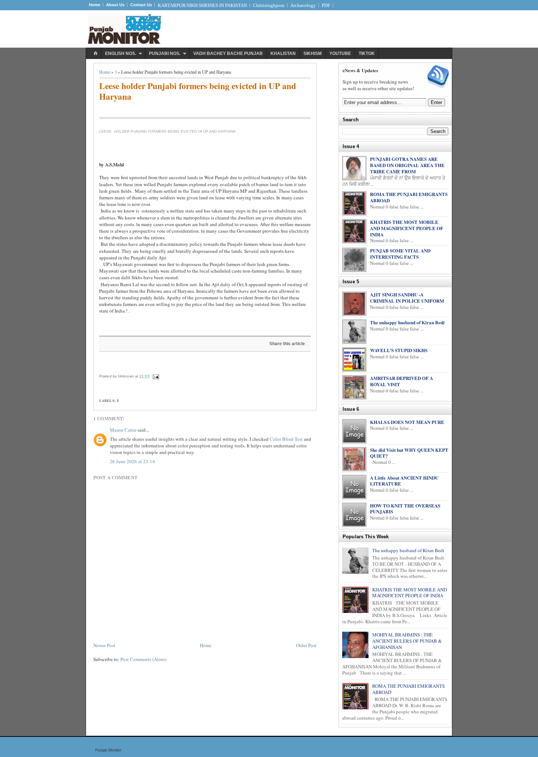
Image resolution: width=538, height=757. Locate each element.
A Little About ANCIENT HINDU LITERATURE (404, 480)
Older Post (306, 645)
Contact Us (141, 5)
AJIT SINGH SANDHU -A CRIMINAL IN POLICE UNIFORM (407, 297)
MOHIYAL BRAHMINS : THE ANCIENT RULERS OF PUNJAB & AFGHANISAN (407, 640)
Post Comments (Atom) (143, 659)
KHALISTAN (283, 53)
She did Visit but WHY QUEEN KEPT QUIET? (409, 452)
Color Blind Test (286, 439)
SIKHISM (312, 53)
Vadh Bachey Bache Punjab (228, 53)
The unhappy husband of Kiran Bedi (407, 322)
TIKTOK (367, 53)
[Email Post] (155, 376)
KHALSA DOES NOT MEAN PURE (407, 421)
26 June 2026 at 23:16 (132, 461)
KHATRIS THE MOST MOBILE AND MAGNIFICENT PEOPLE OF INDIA (406, 228)
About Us (115, 5)
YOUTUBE (340, 53)
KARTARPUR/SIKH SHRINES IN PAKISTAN (202, 5)
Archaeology (303, 5)
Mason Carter (123, 429)
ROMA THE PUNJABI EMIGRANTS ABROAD (409, 197)
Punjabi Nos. (164, 53)
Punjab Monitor (108, 750)
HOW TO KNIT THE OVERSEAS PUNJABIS (405, 508)
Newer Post (104, 645)
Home (94, 5)
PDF (326, 5)
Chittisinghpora (268, 5)
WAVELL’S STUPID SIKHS (398, 350)
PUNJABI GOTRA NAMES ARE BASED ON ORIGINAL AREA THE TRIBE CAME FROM (407, 165)
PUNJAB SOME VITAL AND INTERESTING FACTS (400, 253)
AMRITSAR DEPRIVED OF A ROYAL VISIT (401, 381)
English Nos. (120, 53)
